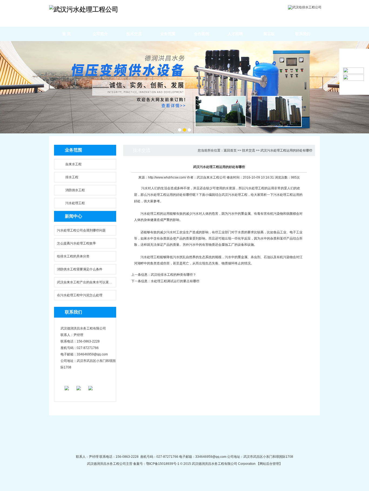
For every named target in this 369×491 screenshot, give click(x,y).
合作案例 (201, 34)
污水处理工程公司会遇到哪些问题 (81, 230)
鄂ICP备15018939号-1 (162, 464)
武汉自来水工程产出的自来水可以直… (84, 282)
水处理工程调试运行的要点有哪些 (175, 281)
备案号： (139, 464)
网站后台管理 (269, 464)
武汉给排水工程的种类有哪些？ (173, 275)
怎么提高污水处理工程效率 (76, 243)
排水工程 (71, 177)
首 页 (66, 34)
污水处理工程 (75, 203)
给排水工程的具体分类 (73, 256)
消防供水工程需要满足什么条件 (79, 269)
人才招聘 (235, 34)
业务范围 (167, 34)
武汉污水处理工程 (234, 195)
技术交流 (134, 34)
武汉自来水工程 (208, 177)
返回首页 (230, 150)
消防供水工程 (75, 190)
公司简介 (100, 34)
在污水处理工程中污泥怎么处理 (79, 295)
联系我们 (302, 34)
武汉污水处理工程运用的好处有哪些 (286, 150)
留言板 (269, 34)
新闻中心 (73, 216)
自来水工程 (73, 164)
